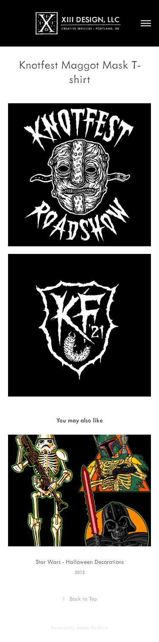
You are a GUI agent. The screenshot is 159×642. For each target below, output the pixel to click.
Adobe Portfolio (92, 628)
